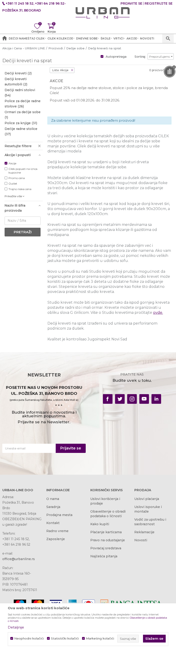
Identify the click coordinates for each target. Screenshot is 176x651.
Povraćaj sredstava (105, 548)
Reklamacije (144, 532)
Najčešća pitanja (103, 556)
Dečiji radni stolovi (20, 92)
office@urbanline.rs (18, 559)
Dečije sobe (75, 48)
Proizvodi (55, 48)
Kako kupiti (99, 524)
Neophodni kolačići (29, 638)
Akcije (12, 163)
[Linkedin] (156, 399)
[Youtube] (144, 399)
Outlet (12, 183)
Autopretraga (116, 56)
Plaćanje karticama (106, 532)
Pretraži (23, 232)
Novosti (140, 540)
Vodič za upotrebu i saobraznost (150, 521)
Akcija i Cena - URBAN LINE (23, 48)
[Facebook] (108, 399)
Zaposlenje (55, 539)
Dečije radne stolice (21, 131)
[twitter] (120, 399)
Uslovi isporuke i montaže (148, 509)
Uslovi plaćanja (146, 499)
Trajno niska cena (19, 189)
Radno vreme (57, 531)
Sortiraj (140, 56)
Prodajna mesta (59, 515)
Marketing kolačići (100, 638)
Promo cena (16, 178)
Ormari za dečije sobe (23, 114)
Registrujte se (159, 3)
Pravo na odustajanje (107, 540)
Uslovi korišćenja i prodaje (105, 501)
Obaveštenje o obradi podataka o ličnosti (108, 513)
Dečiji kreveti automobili (16, 81)
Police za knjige (21, 123)
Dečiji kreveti (18, 73)
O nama (52, 499)
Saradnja (53, 507)
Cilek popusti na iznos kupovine (22, 170)
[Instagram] (132, 399)
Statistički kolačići (65, 638)
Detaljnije (16, 627)
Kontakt (53, 523)
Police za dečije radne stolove (23, 103)
